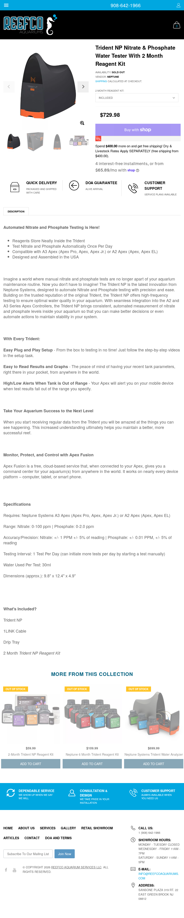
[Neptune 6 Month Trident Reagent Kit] (92, 714)
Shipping (101, 81)
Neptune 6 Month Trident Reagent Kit (92, 754)
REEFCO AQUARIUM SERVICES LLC (76, 867)
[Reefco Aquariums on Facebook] (6, 870)
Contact (32, 838)
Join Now (64, 854)
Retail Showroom (97, 828)
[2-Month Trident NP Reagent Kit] (30, 714)
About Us (26, 828)
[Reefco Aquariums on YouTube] (14, 870)
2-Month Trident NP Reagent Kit (30, 754)
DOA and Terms (58, 838)
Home (8, 828)
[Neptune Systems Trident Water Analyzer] (153, 714)
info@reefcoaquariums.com (158, 876)
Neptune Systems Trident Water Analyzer (154, 754)
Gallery (68, 828)
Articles (11, 838)
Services (47, 828)
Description (16, 211)
